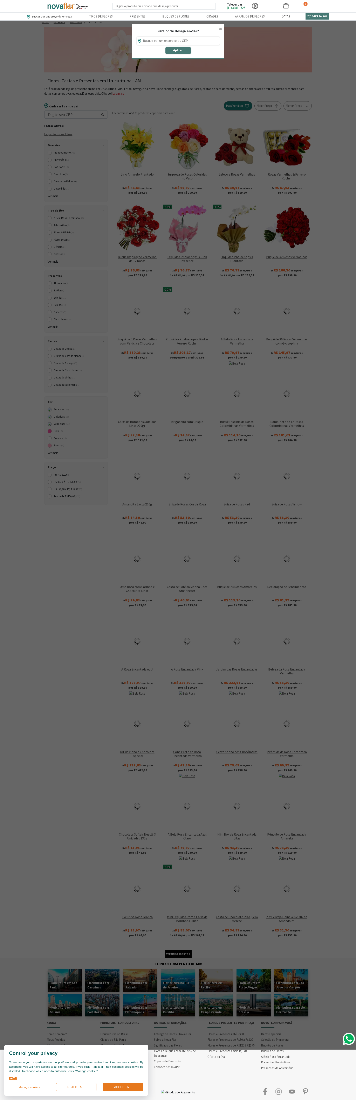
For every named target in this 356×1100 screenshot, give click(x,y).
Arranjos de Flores (250, 16)
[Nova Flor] (67, 6)
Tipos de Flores (101, 16)
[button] (255, 5)
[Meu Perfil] (270, 5)
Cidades (212, 16)
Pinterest (305, 1091)
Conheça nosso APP (167, 1067)
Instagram (278, 1091)
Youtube (292, 1091)
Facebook (265, 1091)
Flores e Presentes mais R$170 (227, 1051)
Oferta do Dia (216, 1057)
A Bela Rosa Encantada (275, 1057)
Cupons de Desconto (167, 1061)
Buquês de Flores (175, 16)
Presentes (137, 16)
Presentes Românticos (275, 1062)
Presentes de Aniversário (277, 1068)
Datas (286, 16)
